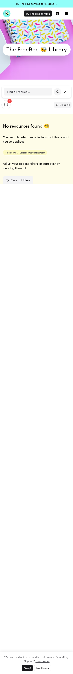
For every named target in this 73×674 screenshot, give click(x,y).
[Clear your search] (65, 92)
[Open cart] (57, 13)
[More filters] (5, 104)
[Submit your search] (57, 92)
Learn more (43, 661)
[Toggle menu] (66, 13)
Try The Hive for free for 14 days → (36, 3)
